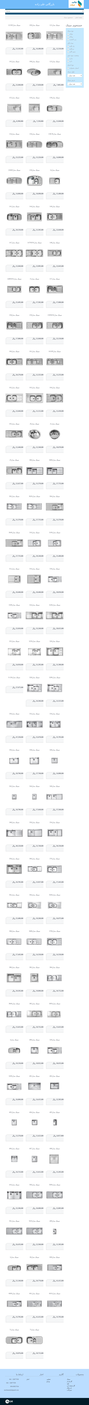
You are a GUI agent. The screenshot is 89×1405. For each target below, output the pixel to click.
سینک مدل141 (14, 206)
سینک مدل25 (14, 460)
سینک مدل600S (14, 1293)
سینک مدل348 (14, 822)
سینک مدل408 (54, 1148)
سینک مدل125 (14, 98)
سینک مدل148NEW (14, 279)
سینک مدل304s (14, 532)
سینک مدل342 (14, 786)
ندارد (71, 58)
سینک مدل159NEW (55, 315)
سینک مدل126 (34, 98)
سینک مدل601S (54, 1293)
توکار (71, 34)
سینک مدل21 (54, 424)
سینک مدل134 (14, 134)
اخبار (27, 1379)
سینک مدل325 (14, 641)
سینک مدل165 (14, 424)
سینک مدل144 (34, 206)
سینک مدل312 (14, 569)
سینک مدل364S (54, 895)
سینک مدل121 (54, 25)
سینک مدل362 (14, 895)
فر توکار (69, 1388)
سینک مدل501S (34, 1221)
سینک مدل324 (34, 605)
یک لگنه (72, 46)
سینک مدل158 (14, 315)
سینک (68, 1379)
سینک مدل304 (54, 496)
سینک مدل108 (34, 61)
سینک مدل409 (54, 1221)
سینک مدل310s (54, 532)
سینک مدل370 (54, 859)
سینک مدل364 (34, 895)
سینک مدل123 (54, 61)
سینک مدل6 (14, 1257)
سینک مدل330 (14, 714)
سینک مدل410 (14, 1185)
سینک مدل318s (14, 605)
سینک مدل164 (54, 387)
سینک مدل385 (34, 1004)
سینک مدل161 (34, 351)
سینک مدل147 (14, 243)
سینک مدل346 (54, 786)
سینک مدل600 (54, 1257)
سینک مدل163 (34, 387)
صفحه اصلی (78, 17)
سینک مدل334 (54, 714)
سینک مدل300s (54, 460)
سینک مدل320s (14, 1076)
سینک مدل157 (54, 279)
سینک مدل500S (54, 1185)
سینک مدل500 (34, 1185)
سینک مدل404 (34, 1112)
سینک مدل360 (34, 859)
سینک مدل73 (34, 1330)
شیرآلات (69, 1390)
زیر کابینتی (73, 39)
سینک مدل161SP (55, 351)
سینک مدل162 (14, 387)
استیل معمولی (74, 68)
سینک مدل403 (14, 1112)
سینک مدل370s (54, 931)
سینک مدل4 (14, 1040)
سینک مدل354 (54, 822)
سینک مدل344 (34, 786)
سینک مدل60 (34, 1257)
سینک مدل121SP (14, 25)
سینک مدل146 (54, 206)
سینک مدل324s (54, 605)
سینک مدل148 (54, 243)
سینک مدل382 (34, 967)
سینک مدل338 (34, 750)
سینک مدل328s (54, 677)
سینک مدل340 (54, 750)
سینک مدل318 (54, 569)
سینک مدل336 (14, 750)
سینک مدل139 (34, 170)
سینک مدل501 (14, 1221)
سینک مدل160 (14, 351)
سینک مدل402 (54, 1076)
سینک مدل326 (54, 641)
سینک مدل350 (34, 822)
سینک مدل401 (34, 1076)
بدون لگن (73, 52)
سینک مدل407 (34, 1148)
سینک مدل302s (34, 496)
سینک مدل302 (14, 496)
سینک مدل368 (14, 931)
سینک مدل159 (34, 315)
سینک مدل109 (34, 25)
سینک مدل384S (14, 1004)
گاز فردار (69, 1381)
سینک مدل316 (34, 569)
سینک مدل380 (14, 967)
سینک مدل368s (34, 931)
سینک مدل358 (14, 859)
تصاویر (49, 1379)
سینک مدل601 (34, 1293)
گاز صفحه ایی (71, 1386)
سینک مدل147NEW (34, 243)
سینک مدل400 (34, 1040)
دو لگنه (72, 49)
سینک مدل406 (14, 1148)
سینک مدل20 (34, 424)
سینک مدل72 (14, 1330)
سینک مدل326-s (14, 677)
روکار (71, 37)
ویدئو (48, 1381)
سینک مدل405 (54, 1112)
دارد (71, 61)
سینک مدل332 (34, 714)
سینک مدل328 (34, 677)
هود (68, 1383)
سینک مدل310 (34, 532)
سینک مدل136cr (54, 134)
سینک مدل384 (54, 967)
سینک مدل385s (54, 1004)
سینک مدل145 (14, 61)
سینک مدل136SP (14, 170)
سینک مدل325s (34, 641)
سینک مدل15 (34, 279)
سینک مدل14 (54, 170)
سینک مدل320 (54, 1040)
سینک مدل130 (54, 98)
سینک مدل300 (34, 460)
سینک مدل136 (34, 134)
